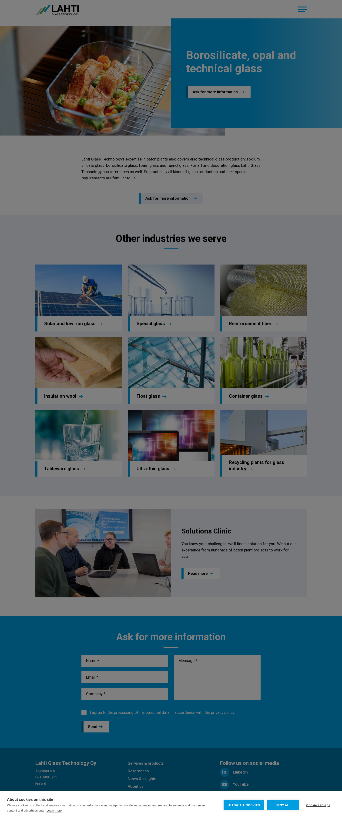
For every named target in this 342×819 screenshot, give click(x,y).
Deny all (283, 805)
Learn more (54, 810)
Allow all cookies (244, 805)
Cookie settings (318, 805)
